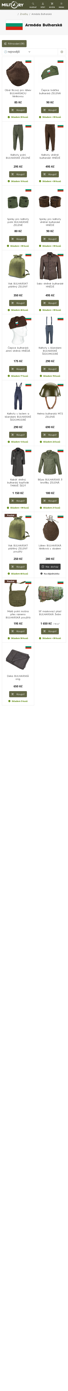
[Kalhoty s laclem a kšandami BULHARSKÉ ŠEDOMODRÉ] (18, 396)
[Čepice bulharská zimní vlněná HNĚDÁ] (18, 330)
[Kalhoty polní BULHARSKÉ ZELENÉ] (18, 137)
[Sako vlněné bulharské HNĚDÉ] (50, 266)
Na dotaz (52, 566)
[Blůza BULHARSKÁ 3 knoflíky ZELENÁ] (50, 462)
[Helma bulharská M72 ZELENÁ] (50, 396)
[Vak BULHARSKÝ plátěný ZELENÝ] (18, 266)
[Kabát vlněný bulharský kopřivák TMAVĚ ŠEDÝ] (18, 462)
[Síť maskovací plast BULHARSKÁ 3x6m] (50, 594)
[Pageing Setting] (62, 52)
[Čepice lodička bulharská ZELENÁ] (50, 73)
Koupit (52, 110)
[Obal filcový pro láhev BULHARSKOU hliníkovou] (18, 73)
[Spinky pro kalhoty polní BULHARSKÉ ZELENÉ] (18, 201)
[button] (43, 5)
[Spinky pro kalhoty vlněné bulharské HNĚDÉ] (50, 201)
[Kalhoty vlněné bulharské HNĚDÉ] (50, 137)
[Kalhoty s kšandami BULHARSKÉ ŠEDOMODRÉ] (50, 330)
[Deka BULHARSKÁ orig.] (18, 658)
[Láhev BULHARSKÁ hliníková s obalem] (50, 528)
